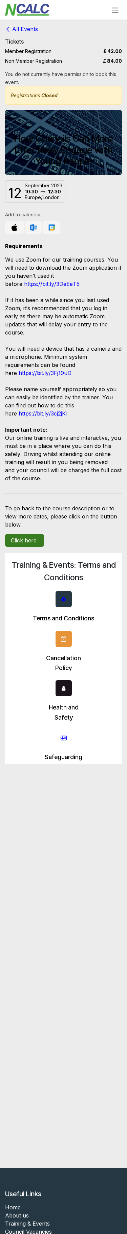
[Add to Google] (51, 227)
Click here (24, 540)
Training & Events (27, 1223)
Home (13, 1207)
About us (17, 1215)
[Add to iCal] (14, 227)
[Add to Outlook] (33, 227)
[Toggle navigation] (115, 10)
